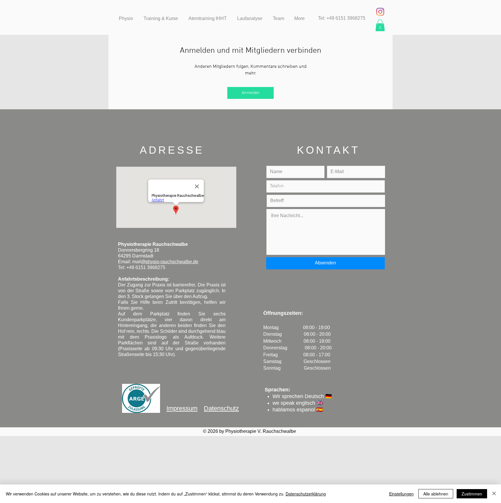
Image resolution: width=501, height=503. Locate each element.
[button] (380, 25)
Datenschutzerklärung (306, 494)
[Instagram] (380, 12)
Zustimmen (472, 494)
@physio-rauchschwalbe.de (169, 261)
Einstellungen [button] (401, 494)
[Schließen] (494, 493)
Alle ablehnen (435, 494)
